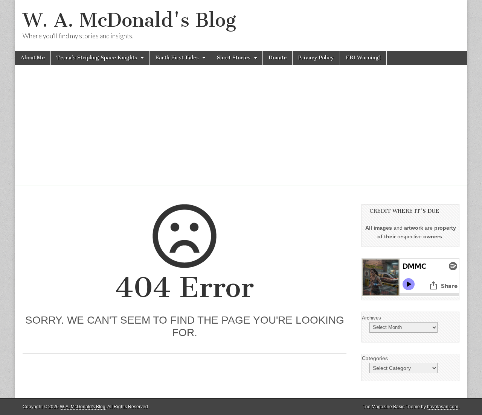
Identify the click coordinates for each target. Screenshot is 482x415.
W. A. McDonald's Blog (129, 20)
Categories (375, 358)
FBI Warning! (363, 58)
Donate (277, 58)
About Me (33, 58)
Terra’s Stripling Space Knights (96, 58)
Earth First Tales (177, 58)
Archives (371, 318)
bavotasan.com (442, 406)
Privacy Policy (316, 58)
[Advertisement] (241, 132)
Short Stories (233, 58)
